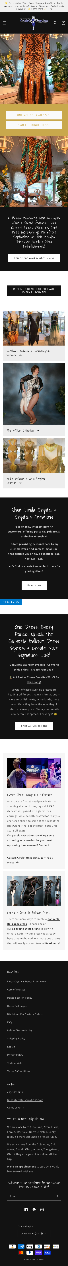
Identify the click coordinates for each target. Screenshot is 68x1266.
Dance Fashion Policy (19, 997)
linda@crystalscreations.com (25, 1100)
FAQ (9, 1022)
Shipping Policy (16, 1038)
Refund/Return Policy (19, 1030)
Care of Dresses (16, 989)
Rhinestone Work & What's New (34, 258)
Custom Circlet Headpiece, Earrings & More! (30, 860)
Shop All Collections (34, 725)
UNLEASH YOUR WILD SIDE (34, 115)
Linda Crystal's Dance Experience (26, 981)
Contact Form (15, 1107)
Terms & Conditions (18, 1071)
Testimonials (14, 1063)
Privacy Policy (15, 1055)
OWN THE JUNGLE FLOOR (34, 125)
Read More (34, 585)
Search (11, 1046)
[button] (5, 23)
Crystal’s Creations (37, 1259)
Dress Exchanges (17, 1006)
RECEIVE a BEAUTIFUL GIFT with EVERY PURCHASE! (34, 290)
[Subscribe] (57, 1196)
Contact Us (13, 602)
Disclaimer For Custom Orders (25, 1014)
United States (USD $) (32, 1233)
